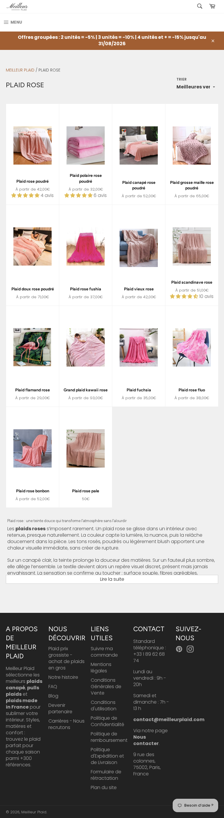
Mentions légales (101, 667)
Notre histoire (63, 677)
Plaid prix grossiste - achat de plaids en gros (66, 658)
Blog (53, 696)
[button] (26, 195)
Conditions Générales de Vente (106, 686)
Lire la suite (112, 579)
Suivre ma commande (104, 651)
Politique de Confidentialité (107, 721)
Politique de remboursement (109, 737)
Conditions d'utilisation (103, 705)
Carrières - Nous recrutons (66, 724)
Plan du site (104, 787)
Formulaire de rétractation (106, 775)
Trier (181, 79)
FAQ (52, 686)
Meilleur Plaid (20, 70)
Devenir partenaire (60, 708)
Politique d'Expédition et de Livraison (107, 756)
